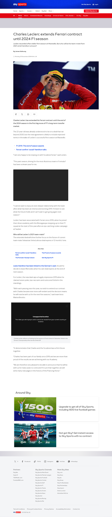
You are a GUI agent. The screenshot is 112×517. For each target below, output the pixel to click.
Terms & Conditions (19, 509)
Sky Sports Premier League (43, 475)
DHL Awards (69, 15)
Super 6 (15, 475)
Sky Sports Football (41, 477)
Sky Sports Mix (39, 501)
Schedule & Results (36, 15)
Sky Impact (60, 488)
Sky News (60, 475)
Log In (96, 4)
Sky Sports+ (38, 495)
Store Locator (61, 490)
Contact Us (76, 509)
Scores (29, 11)
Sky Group (60, 480)
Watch (37, 11)
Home (15, 11)
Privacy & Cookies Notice (34, 509)
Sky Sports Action (40, 490)
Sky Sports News (40, 493)
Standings (48, 15)
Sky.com (59, 472)
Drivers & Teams (58, 15)
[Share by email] (34, 114)
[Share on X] (22, 114)
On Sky (78, 15)
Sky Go (59, 477)
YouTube (62, 461)
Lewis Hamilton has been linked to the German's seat (34, 266)
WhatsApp (74, 461)
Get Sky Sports (86, 4)
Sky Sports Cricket (40, 480)
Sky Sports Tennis (40, 488)
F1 (14, 15)
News (20, 15)
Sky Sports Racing (40, 498)
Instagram (50, 461)
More (50, 11)
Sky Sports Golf (40, 482)
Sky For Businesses (62, 482)
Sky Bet (44, 11)
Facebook (28, 461)
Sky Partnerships (62, 485)
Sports (21, 11)
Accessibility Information (63, 509)
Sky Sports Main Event (41, 472)
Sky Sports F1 (39, 485)
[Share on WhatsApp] (28, 114)
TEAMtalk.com (17, 477)
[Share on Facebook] (16, 114)
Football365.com (18, 480)
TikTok (39, 461)
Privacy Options (49, 509)
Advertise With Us (62, 493)
